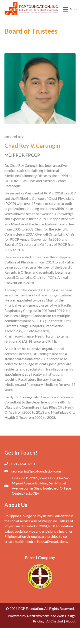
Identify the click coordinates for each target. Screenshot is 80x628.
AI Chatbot (54, 621)
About (71, 621)
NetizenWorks (38, 616)
